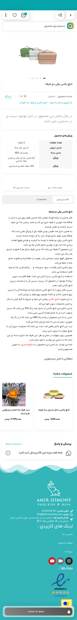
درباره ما (69, 551)
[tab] (63, 199)
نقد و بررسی (63, 199)
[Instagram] (69, 561)
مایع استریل (27, 344)
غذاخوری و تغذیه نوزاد (60, 102)
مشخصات (41, 199)
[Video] (60, 561)
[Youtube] (52, 561)
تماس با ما (67, 534)
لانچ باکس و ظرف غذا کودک (33, 102)
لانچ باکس (53, 299)
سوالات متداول (65, 542)
